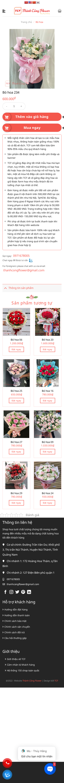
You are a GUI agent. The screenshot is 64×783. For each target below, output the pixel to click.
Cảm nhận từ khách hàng (21, 664)
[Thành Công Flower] (32, 11)
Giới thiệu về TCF (16, 659)
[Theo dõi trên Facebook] (5, 592)
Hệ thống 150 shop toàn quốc (23, 670)
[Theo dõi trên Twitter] (17, 592)
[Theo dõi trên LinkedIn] (29, 592)
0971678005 (21, 256)
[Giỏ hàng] (60, 10)
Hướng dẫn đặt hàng (16, 609)
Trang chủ (26, 22)
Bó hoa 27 (16, 442)
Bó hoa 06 (16, 339)
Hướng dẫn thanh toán (17, 615)
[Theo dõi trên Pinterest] (23, 592)
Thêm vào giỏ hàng (31, 116)
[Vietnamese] (26, 2)
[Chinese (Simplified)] (34, 2)
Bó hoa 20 (47, 339)
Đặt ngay (16, 349)
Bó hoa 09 (47, 442)
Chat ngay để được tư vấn (15, 260)
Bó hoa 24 (47, 493)
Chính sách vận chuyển (17, 626)
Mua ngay (32, 127)
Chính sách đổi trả (14, 632)
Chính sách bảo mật (15, 620)
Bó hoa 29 (16, 493)
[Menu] (4, 11)
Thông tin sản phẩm (21, 288)
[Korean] (38, 2)
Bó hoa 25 (16, 390)
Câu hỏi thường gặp (15, 638)
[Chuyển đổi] (5, 288)
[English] (30, 2)
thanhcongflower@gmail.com (23, 270)
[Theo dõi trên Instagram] (11, 592)
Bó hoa (39, 22)
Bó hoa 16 (47, 390)
